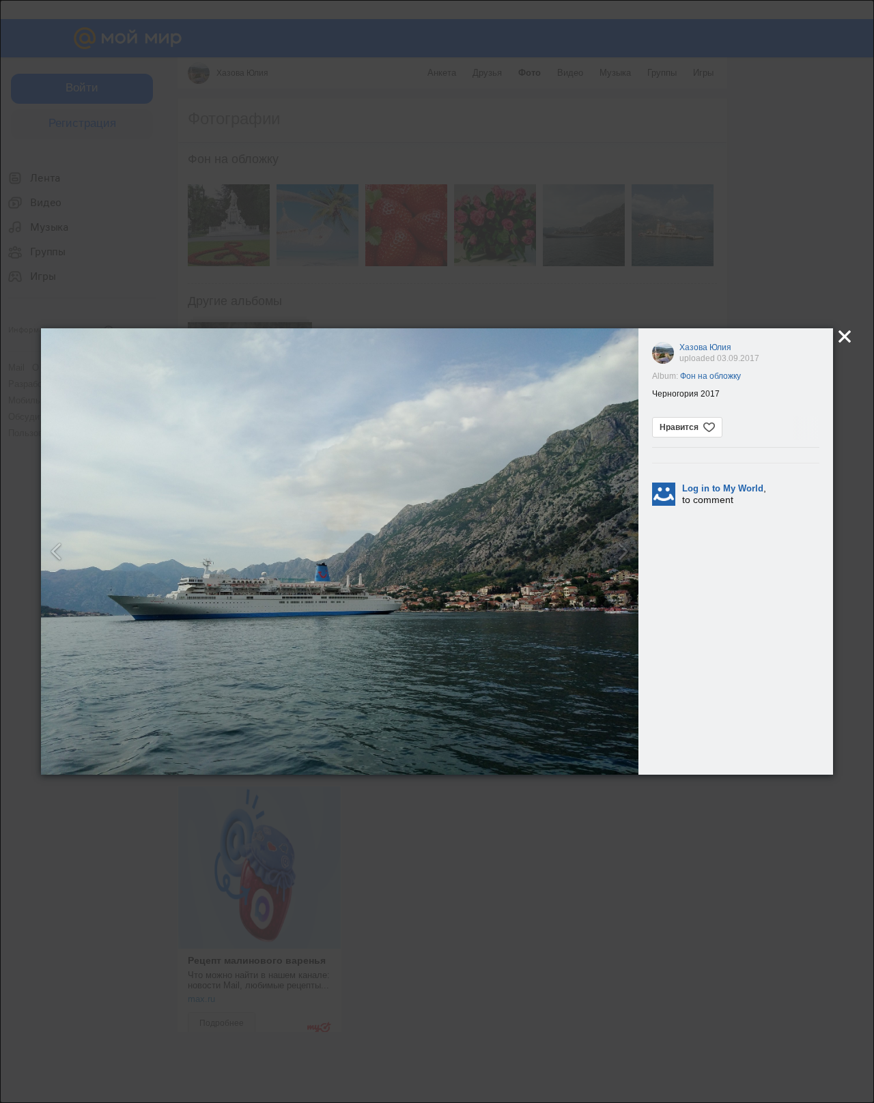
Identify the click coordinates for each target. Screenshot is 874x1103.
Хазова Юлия (705, 347)
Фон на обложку (710, 376)
